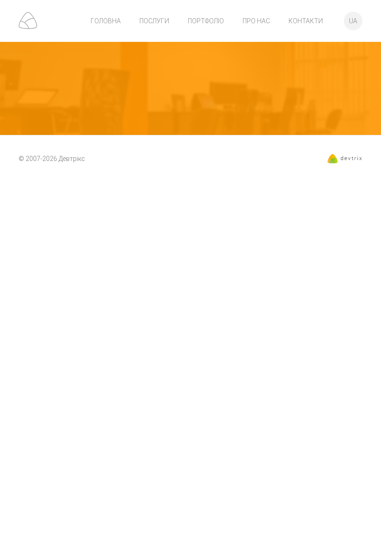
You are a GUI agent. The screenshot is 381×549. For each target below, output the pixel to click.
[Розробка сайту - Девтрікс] (345, 161)
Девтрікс (72, 158)
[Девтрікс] (28, 20)
